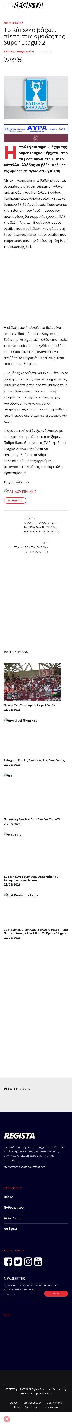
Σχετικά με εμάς (32, 1402)
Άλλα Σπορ (12, 1218)
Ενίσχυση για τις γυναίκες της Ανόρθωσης (34, 760)
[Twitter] (18, 1261)
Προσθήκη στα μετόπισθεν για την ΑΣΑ (32, 819)
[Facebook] (8, 1261)
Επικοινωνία (51, 1407)
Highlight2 (15, 500)
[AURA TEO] (36, 131)
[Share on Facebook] (6, 59)
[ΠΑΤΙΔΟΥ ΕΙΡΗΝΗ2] (20, 491)
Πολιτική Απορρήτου (26, 1407)
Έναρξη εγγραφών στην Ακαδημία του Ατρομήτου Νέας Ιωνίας (31, 878)
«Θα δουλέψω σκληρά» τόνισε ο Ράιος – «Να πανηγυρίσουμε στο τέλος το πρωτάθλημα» (36, 931)
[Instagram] (28, 1261)
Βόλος (8, 1197)
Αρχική (14, 1402)
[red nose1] (36, 140)
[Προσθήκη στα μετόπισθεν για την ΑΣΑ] (32, 794)
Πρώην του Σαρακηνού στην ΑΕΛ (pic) (30, 705)
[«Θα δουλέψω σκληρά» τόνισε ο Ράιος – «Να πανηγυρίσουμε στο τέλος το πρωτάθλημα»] (32, 909)
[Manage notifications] (7, 1419)
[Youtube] (38, 1261)
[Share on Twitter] (13, 59)
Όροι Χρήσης (54, 1402)
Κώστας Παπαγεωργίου (19, 51)
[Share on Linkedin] (19, 59)
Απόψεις (11, 1229)
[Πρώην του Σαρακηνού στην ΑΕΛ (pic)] (32, 682)
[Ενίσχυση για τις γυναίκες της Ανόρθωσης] (32, 737)
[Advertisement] (36, 289)
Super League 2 (13, 23)
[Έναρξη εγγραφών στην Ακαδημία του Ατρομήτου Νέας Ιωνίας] (32, 852)
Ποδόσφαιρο (14, 1207)
